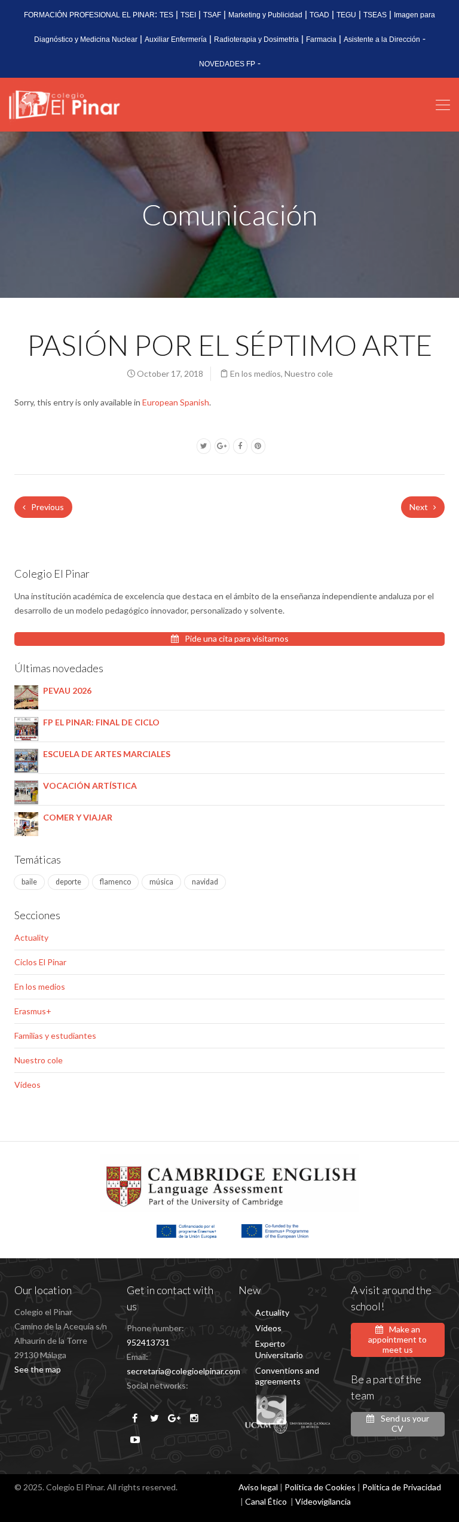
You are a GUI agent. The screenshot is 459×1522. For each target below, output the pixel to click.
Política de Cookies (320, 1487)
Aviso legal (258, 1487)
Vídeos (27, 1084)
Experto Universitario (279, 1348)
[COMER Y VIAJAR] (26, 823)
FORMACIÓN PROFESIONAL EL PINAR (89, 15)
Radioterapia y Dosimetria (256, 39)
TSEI (188, 15)
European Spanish (175, 402)
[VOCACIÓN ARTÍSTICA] (26, 791)
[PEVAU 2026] (26, 696)
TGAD (319, 15)
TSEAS (375, 15)
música (161, 881)
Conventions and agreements (287, 1375)
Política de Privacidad (401, 1487)
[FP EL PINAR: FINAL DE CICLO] (26, 728)
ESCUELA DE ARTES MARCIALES (106, 754)
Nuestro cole (308, 373)
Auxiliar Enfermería (176, 39)
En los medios (255, 373)
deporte (68, 881)
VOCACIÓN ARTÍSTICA (90, 785)
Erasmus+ (32, 1011)
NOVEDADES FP (227, 64)
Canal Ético (266, 1501)
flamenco (115, 881)
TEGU (346, 15)
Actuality (31, 937)
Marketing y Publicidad (265, 15)
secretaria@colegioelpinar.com (183, 1371)
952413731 (148, 1342)
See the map (37, 1369)
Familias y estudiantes (55, 1035)
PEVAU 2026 (67, 690)
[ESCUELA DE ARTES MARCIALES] (26, 760)
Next (419, 507)
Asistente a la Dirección (382, 39)
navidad (205, 881)
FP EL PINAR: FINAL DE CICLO (101, 722)
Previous (46, 507)
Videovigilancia (323, 1501)
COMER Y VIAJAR (77, 817)
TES (166, 15)
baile (29, 881)
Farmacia (321, 39)
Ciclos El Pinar (40, 962)
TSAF (212, 15)
